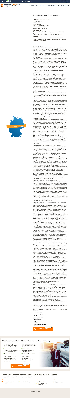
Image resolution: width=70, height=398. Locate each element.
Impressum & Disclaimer (35, 391)
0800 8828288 (8, 1)
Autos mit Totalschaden (27, 382)
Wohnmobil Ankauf (65, 5)
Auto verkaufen (38, 5)
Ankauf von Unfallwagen (27, 380)
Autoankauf (31, 5)
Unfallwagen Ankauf (46, 5)
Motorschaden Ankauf (55, 5)
